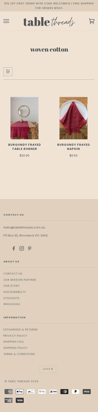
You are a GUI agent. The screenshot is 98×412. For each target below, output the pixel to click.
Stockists (11, 298)
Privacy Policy (15, 336)
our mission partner (19, 280)
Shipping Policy (15, 348)
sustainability (14, 292)
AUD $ (46, 369)
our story (11, 286)
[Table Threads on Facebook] (13, 249)
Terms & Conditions (19, 354)
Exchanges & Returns (20, 329)
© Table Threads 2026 (22, 381)
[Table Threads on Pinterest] (29, 249)
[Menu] (6, 21)
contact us (12, 273)
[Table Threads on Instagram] (21, 249)
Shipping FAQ (13, 341)
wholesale (11, 304)
